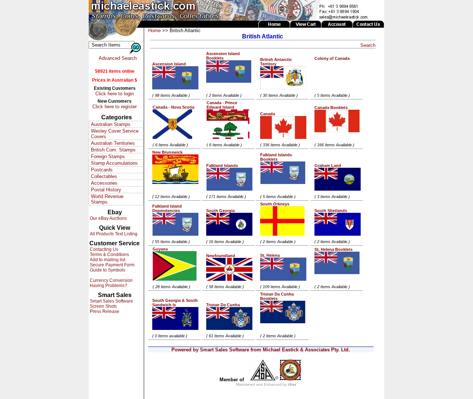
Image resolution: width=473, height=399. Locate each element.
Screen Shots (103, 306)
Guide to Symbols (107, 270)
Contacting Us (103, 249)
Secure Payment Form (112, 264)
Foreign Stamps (108, 156)
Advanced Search (118, 58)
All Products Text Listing (113, 233)
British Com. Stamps (113, 150)
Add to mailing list (107, 259)
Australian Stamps (110, 124)
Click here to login (114, 93)
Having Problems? (108, 285)
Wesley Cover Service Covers (115, 133)
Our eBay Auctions (108, 218)
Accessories (104, 183)
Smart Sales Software (111, 301)
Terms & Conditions (109, 254)
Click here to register (114, 106)
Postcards (102, 170)
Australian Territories (113, 143)
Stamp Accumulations (114, 163)
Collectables (104, 176)
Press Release (104, 311)
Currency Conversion (111, 280)
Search (367, 45)
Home (154, 30)
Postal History (106, 189)
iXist (292, 384)
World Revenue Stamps (107, 199)
